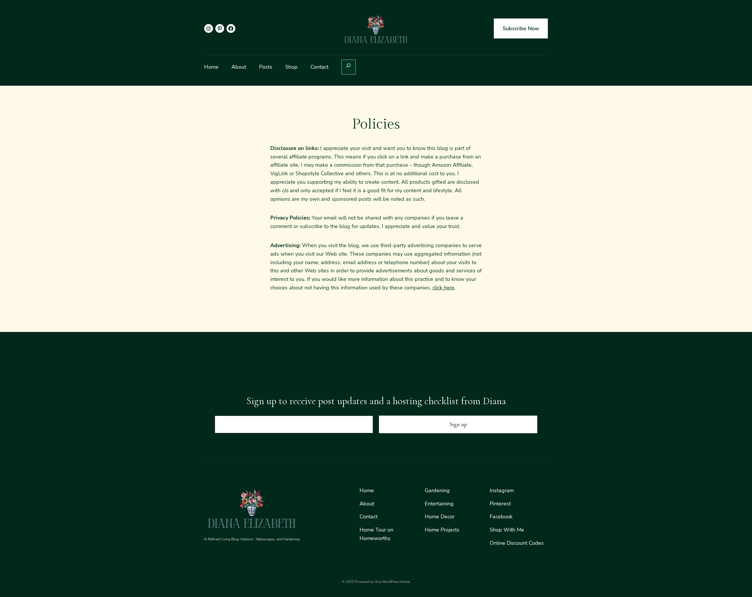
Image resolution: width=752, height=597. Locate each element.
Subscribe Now (521, 28)
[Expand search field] (348, 67)
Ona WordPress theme (392, 581)
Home (367, 490)
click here (443, 287)
